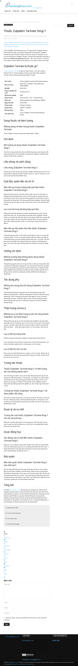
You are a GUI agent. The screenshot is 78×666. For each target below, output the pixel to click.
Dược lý (6, 46)
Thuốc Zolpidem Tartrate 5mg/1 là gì (15, 42)
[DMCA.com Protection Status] (28, 655)
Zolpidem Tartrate (8, 24)
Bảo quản (44, 44)
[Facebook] (53, 640)
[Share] (57, 640)
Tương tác (37, 44)
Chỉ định (37, 42)
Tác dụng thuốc (22, 664)
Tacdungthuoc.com (27, 640)
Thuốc (23, 11)
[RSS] (56, 640)
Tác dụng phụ (24, 44)
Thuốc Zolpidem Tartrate (11, 71)
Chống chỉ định (14, 44)
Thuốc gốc (15, 11)
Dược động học (14, 46)
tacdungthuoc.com (15, 490)
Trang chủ (6, 22)
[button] (72, 4)
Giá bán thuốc (13, 664)
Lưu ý (31, 44)
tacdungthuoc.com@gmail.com (31, 659)
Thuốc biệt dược (32, 11)
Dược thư (8, 11)
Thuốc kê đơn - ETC (16, 22)
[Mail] (54, 640)
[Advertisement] (23, 16)
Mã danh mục (31, 664)
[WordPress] (58, 640)
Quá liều (6, 44)
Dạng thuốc (30, 42)
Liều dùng (44, 42)
